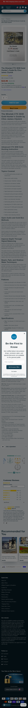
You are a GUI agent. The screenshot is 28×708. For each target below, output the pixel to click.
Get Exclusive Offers (14, 367)
